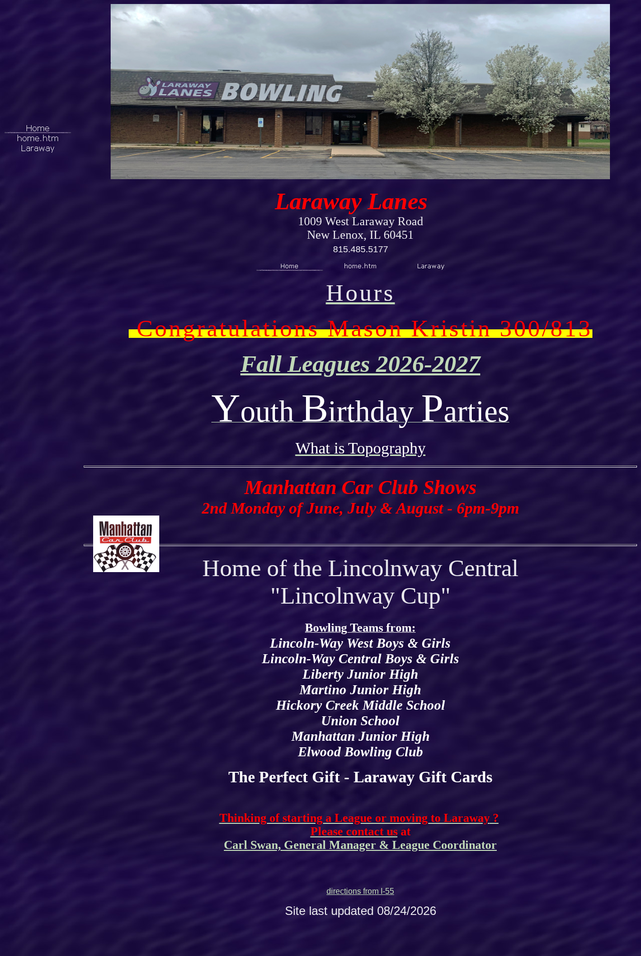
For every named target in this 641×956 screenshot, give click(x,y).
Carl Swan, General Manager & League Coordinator (360, 844)
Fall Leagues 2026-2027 (360, 363)
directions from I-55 (360, 891)
